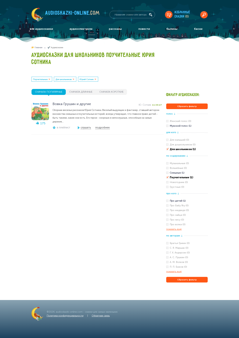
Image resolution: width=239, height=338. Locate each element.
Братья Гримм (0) (180, 243)
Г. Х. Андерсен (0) (180, 252)
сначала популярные (48, 91)
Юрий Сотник (87, 79)
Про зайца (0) (178, 214)
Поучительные (40, 79)
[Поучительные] (187, 177)
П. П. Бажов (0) (178, 266)
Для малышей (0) (179, 139)
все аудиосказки (41, 28)
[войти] (204, 15)
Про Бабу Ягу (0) (179, 205)
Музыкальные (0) (179, 163)
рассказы (115, 28)
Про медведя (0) (179, 210)
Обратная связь (101, 315)
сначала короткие (111, 91)
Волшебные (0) (178, 168)
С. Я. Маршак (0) (179, 247)
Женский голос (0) (180, 121)
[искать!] (150, 14)
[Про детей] (187, 201)
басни (198, 28)
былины (171, 28)
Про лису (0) (177, 219)
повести (144, 28)
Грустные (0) (177, 186)
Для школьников (63, 79)
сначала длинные (80, 91)
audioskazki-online (72, 13)
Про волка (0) (177, 224)
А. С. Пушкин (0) (179, 257)
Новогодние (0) (179, 182)
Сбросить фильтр (187, 106)
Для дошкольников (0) (183, 144)
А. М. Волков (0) (179, 262)
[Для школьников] (187, 149)
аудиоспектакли (80, 28)
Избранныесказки (182, 14)
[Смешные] (187, 173)
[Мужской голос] (187, 126)
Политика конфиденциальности (65, 315)
